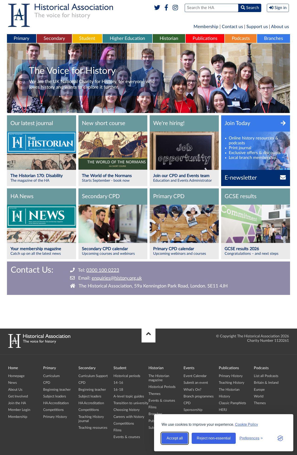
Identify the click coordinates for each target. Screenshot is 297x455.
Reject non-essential (214, 438)
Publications (205, 38)
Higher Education (127, 38)
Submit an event (196, 382)
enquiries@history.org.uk (117, 278)
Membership (206, 27)
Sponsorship (193, 410)
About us (280, 27)
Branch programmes (199, 396)
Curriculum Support (93, 376)
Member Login (19, 410)
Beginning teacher (57, 389)
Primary (21, 38)
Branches (273, 38)
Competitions (53, 410)
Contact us (232, 27)
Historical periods (126, 376)
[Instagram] (175, 8)
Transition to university (130, 403)
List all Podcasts (266, 376)
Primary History (55, 417)
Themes (154, 394)
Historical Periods (162, 387)
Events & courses (126, 437)
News (12, 382)
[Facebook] (166, 8)
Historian (169, 38)
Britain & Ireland (266, 382)
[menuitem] (21, 38)
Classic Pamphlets (232, 403)
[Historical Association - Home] (39, 347)
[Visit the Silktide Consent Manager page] (280, 438)
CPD (46, 382)
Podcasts (241, 38)
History (224, 396)
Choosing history (126, 410)
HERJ (223, 410)
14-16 (118, 382)
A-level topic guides (128, 396)
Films (117, 430)
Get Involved (18, 396)
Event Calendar (195, 376)
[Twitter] (157, 8)
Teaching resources (92, 427)
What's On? (192, 389)
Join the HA (17, 403)
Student (87, 38)
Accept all (175, 438)
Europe (259, 389)
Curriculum (51, 376)
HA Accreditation (56, 403)
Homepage (16, 376)
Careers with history (128, 417)
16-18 (118, 389)
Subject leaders (54, 396)
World (258, 396)
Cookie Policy (246, 424)
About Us (15, 389)
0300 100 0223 (102, 270)
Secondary (54, 38)
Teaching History (231, 382)
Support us (257, 27)
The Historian (229, 389)
